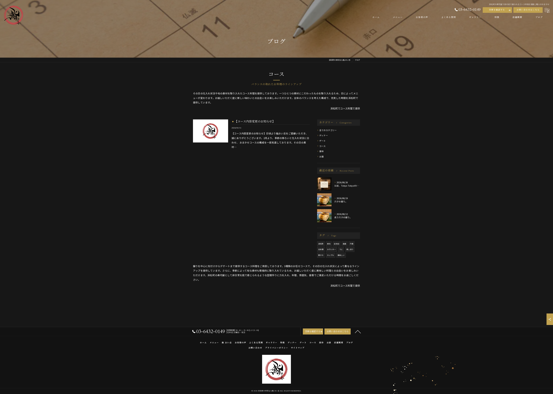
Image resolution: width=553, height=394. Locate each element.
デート (322, 140)
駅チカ (321, 255)
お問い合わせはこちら (528, 9)
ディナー (323, 135)
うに (341, 249)
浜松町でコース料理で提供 (345, 108)
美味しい (341, 255)
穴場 (351, 243)
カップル (330, 255)
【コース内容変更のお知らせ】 (255, 121)
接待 (321, 151)
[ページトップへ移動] (358, 331)
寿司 (329, 243)
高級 (344, 243)
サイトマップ (298, 348)
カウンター (331, 249)
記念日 (336, 243)
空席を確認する (497, 9)
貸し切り (349, 249)
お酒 (321, 156)
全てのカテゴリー (328, 130)
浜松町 (321, 243)
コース (322, 146)
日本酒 (321, 249)
